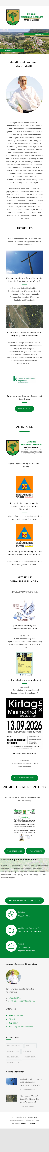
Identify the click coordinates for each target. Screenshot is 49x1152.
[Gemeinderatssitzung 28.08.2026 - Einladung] (24, 447)
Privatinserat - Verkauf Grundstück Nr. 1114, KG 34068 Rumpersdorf (29, 1099)
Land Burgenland (16, 1015)
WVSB (12, 1019)
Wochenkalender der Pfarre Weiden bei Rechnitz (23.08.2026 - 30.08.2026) (30, 1082)
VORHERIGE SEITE (14, 851)
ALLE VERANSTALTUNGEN (24, 778)
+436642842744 (14, 998)
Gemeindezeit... (13, 1062)
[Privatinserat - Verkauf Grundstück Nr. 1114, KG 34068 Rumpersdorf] (24, 316)
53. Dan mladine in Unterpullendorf (24, 680)
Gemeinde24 (32, 1117)
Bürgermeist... (30, 1057)
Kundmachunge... (14, 1046)
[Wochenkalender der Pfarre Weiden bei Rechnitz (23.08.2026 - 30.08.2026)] (24, 262)
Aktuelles (30, 1046)
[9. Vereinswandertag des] (24, 609)
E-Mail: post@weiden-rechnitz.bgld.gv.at (26, 947)
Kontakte (27, 1051)
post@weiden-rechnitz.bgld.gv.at (21, 1001)
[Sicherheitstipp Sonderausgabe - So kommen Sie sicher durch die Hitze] (24, 535)
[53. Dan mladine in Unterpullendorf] (24, 664)
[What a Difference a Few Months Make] (11, 1081)
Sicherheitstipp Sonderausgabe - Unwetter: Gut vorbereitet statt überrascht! (24, 506)
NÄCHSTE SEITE (35, 851)
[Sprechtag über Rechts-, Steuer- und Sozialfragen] (24, 380)
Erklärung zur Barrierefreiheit (21, 1027)
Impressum (13, 1023)
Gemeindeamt (13, 1051)
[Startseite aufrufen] (24, 17)
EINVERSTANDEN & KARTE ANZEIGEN (24, 900)
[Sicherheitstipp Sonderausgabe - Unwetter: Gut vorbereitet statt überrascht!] (24, 487)
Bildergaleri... (13, 1057)
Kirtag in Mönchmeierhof (24, 753)
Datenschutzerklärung (29, 1123)
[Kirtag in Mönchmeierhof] (24, 723)
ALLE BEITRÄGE (24, 409)
